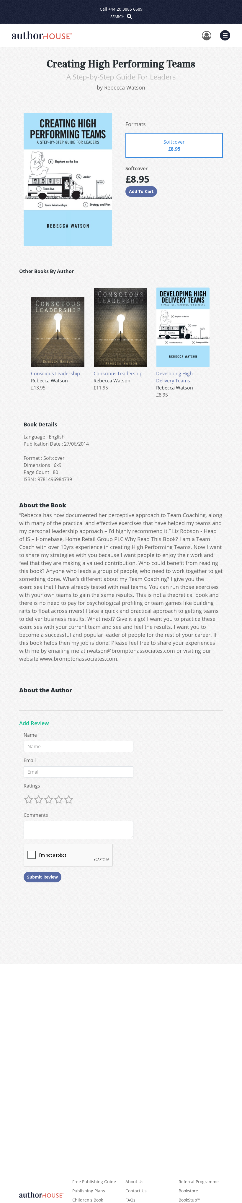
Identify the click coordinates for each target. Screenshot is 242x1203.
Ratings (32, 785)
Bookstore (188, 1191)
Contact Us (136, 1191)
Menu (227, 34)
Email (30, 760)
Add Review (34, 723)
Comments (36, 815)
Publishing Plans (88, 1191)
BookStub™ (189, 1200)
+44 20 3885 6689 (125, 9)
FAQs (130, 1200)
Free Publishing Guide (94, 1181)
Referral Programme (199, 1181)
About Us (134, 1181)
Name (30, 735)
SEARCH (117, 16)
